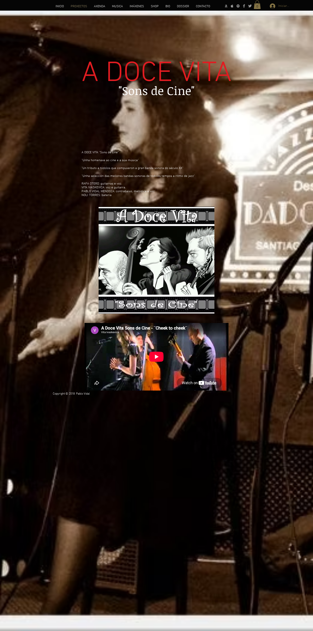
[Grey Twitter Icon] (250, 6)
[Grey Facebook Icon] (244, 6)
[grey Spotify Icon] (238, 6)
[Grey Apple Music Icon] (232, 6)
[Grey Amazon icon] (226, 6)
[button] (257, 4)
